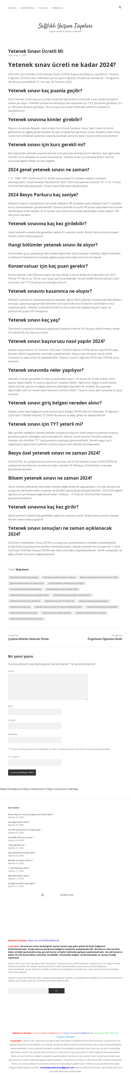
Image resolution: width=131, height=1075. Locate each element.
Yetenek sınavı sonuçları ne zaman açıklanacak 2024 (58, 607)
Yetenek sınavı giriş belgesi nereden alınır (72, 595)
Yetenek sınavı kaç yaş (20, 607)
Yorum (11, 671)
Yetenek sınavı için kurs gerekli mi (25, 601)
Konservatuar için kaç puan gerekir (25, 589)
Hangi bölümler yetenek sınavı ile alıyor (66, 583)
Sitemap (73, 789)
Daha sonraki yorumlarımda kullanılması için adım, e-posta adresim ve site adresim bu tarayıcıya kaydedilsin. (61, 749)
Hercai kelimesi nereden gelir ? (22, 852)
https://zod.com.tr (56, 789)
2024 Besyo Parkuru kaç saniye (24, 577)
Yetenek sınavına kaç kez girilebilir (102, 607)
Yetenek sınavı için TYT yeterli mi (59, 601)
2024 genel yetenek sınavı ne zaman (59, 577)
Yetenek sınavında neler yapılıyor (91, 612)
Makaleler (22, 569)
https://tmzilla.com (11, 789)
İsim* (10, 706)
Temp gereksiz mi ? (16, 845)
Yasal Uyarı (43, 8)
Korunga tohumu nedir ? (19, 822)
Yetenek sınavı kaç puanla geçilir (93, 601)
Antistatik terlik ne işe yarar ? (21, 837)
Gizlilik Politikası (27, 8)
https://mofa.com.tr (34, 789)
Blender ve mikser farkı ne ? (20, 860)
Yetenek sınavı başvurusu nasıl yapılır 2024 (29, 595)
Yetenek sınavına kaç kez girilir (23, 612)
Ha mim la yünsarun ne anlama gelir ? (25, 829)
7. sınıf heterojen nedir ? (19, 868)
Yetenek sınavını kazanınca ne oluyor (26, 618)
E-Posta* (12, 720)
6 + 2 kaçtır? (14, 756)
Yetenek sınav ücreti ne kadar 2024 (62, 589)
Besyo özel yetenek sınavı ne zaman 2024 (99, 577)
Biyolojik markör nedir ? (19, 875)
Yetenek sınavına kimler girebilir (56, 612)
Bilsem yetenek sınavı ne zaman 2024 (26, 583)
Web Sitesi (12, 734)
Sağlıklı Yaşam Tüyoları (65, 26)
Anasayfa (12, 8)
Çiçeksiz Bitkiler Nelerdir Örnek (28, 639)
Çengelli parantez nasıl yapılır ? (22, 883)
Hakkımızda (57, 8)
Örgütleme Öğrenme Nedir (105, 639)
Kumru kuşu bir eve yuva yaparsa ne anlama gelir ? (31, 814)
